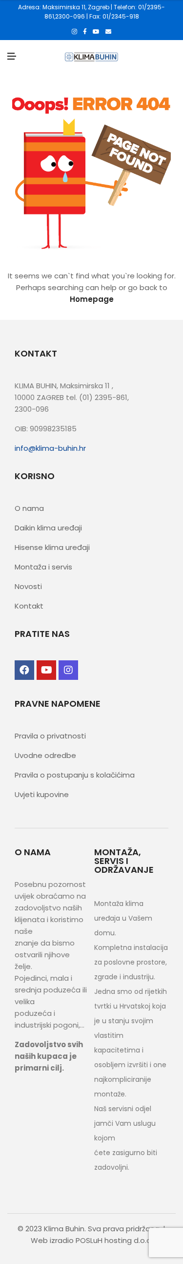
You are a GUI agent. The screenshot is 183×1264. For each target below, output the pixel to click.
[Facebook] (85, 32)
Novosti (28, 586)
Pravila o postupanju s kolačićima (75, 775)
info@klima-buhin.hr (50, 448)
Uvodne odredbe (45, 755)
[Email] (108, 32)
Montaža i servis (43, 567)
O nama (29, 508)
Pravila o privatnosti (50, 736)
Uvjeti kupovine (42, 794)
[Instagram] (74, 32)
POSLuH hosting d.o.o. (114, 1240)
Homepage (92, 299)
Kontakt (29, 606)
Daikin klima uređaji (48, 528)
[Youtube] (96, 32)
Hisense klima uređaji (52, 547)
